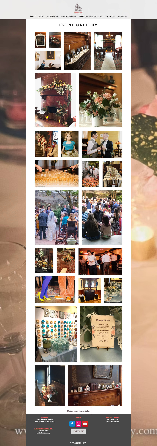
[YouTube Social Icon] (85, 424)
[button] (33, 16)
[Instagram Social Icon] (78, 424)
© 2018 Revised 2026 (78, 443)
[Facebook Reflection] (72, 424)
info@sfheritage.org (43, 433)
